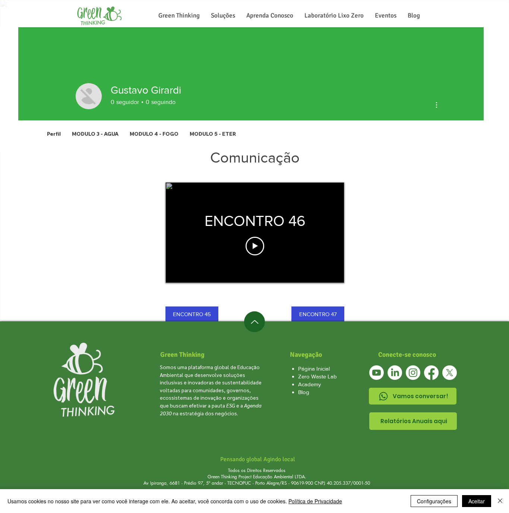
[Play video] (255, 246)
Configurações (434, 501)
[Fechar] (500, 501)
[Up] (254, 321)
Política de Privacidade (315, 501)
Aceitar (476, 501)
